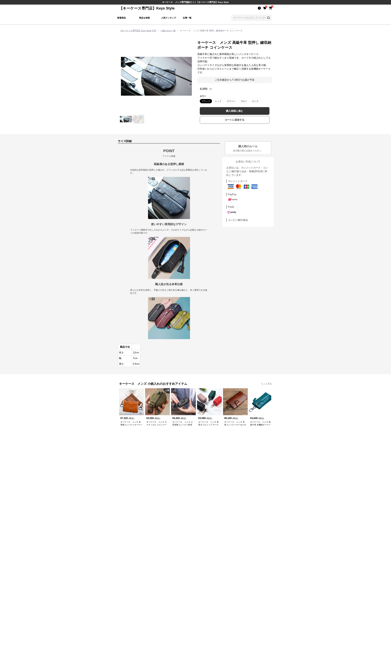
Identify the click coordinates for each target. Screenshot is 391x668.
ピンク (255, 101)
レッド (218, 101)
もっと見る (266, 383)
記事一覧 (187, 18)
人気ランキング (168, 18)
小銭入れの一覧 (168, 30)
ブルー (244, 101)
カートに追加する (234, 119)
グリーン (231, 101)
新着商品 (121, 18)
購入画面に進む (234, 111)
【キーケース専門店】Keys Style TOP (138, 30)
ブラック (206, 101)
